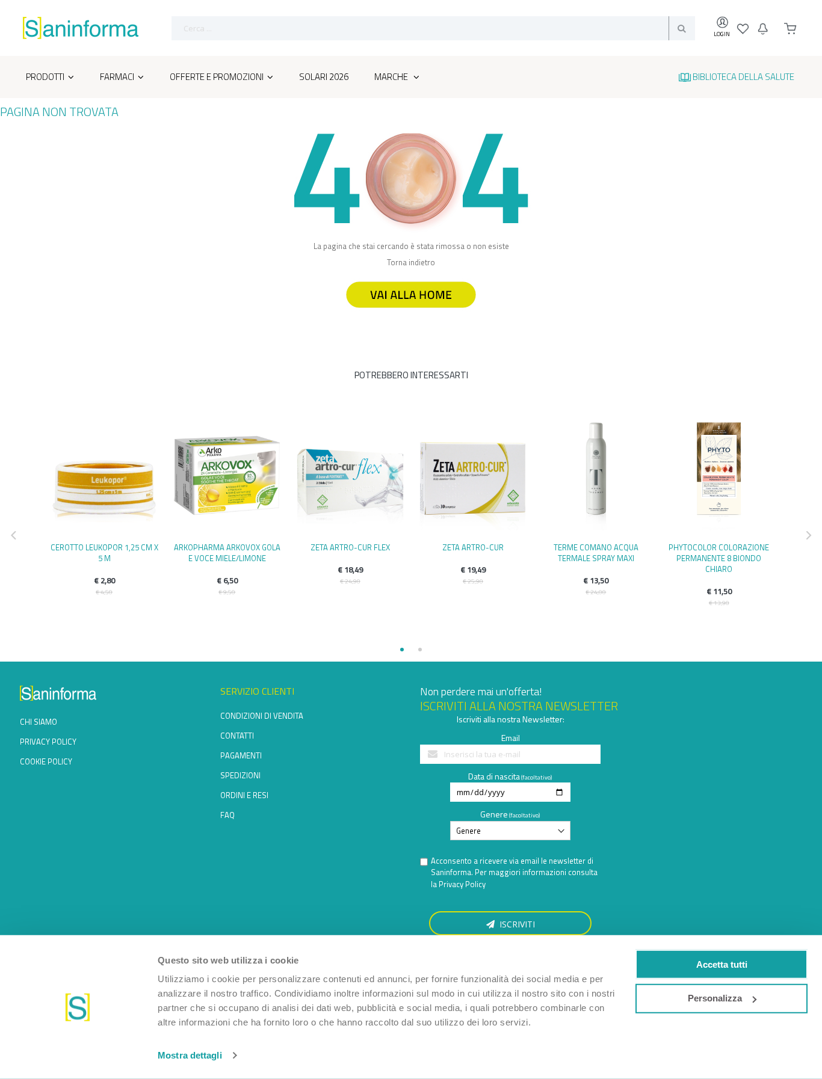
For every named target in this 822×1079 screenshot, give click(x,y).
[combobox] (433, 28)
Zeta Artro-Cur (473, 547)
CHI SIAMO (38, 722)
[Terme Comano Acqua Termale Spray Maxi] (595, 475)
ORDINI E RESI (244, 795)
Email (510, 737)
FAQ (227, 815)
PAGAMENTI (241, 755)
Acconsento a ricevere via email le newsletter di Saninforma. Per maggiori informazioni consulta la (514, 872)
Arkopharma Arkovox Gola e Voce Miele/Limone (227, 552)
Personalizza (715, 998)
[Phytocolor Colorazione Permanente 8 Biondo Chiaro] (719, 475)
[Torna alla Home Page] (411, 313)
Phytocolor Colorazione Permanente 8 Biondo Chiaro (719, 558)
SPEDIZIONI (240, 775)
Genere (494, 814)
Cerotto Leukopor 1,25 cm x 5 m (104, 552)
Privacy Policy (462, 884)
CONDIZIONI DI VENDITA (261, 716)
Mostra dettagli (190, 1055)
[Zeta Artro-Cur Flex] (350, 475)
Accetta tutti (721, 964)
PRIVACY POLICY (48, 742)
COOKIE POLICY (46, 761)
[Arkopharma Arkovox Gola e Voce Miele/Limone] (227, 475)
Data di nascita (494, 776)
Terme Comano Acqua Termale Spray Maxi (596, 552)
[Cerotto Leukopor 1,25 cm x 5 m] (104, 475)
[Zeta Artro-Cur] (473, 475)
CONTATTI (237, 736)
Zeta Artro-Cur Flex (350, 547)
